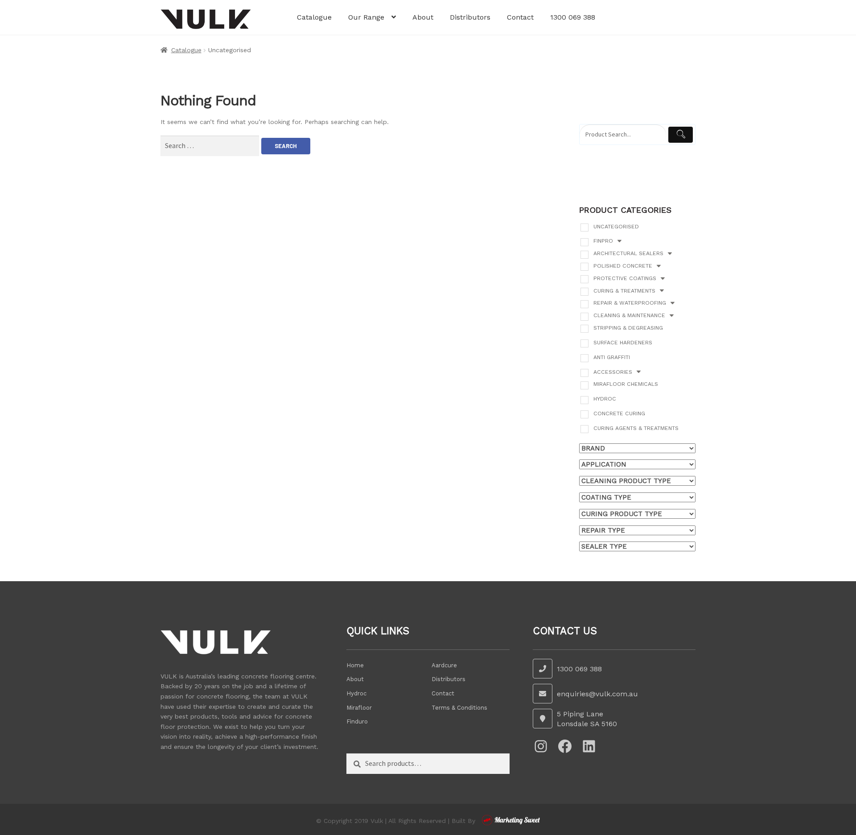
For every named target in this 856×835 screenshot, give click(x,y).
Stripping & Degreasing (628, 328)
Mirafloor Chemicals (625, 384)
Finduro (357, 721)
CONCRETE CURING (619, 413)
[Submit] (680, 135)
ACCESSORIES (612, 372)
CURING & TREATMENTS (624, 291)
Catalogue (314, 17)
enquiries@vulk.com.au (597, 694)
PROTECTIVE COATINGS (624, 278)
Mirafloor (359, 707)
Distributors (470, 17)
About (422, 17)
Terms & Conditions (459, 707)
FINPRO (603, 241)
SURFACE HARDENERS (622, 342)
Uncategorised (616, 226)
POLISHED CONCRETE (622, 266)
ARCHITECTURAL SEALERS (628, 253)
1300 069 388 (572, 17)
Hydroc (604, 399)
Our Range (366, 17)
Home (355, 665)
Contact (520, 17)
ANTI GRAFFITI (611, 357)
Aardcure (444, 665)
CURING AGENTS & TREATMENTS (636, 428)
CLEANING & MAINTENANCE (629, 315)
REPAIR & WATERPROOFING (629, 303)
